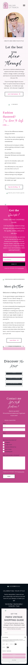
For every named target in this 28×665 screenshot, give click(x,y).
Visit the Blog (8, 604)
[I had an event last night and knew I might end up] (14, 524)
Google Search (8, 444)
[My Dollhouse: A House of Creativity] (14, 379)
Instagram (7, 442)
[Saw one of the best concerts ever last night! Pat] (14, 544)
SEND (8, 476)
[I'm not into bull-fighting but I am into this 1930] (14, 576)
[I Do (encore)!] (14, 384)
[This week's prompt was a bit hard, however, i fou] (14, 498)
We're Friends (8, 449)
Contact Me (12, 606)
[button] (14, 94)
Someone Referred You (10, 447)
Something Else (8, 451)
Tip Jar (18, 606)
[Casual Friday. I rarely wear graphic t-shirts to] (14, 560)
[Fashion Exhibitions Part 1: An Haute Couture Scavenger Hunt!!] (14, 374)
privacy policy (21, 268)
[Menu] (24, 5)
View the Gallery (17, 604)
